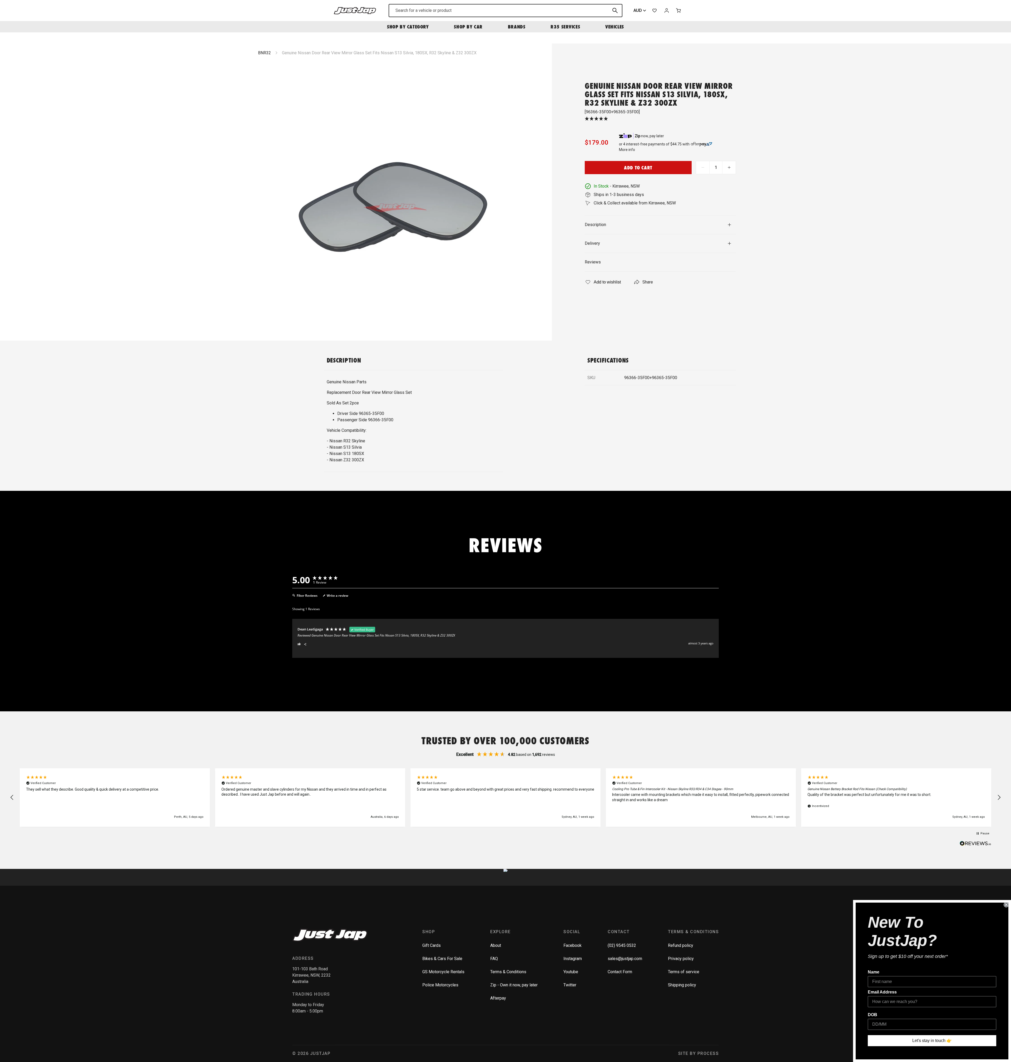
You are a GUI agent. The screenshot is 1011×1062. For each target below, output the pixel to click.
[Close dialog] (1006, 904)
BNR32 (264, 52)
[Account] (667, 10)
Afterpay (498, 998)
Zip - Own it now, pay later (514, 984)
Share (647, 282)
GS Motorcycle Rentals (443, 971)
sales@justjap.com (625, 958)
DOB (872, 1014)
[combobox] (505, 10)
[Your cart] (679, 10)
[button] (12, 797)
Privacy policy (681, 958)
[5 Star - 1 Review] (660, 119)
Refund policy (680, 945)
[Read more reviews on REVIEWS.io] (975, 844)
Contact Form (620, 971)
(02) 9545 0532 (622, 945)
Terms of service (683, 971)
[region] (505, 797)
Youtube (570, 971)
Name (873, 972)
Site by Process (698, 1053)
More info (627, 150)
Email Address (882, 992)
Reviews (593, 262)
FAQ (494, 958)
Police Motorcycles (440, 984)
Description (595, 224)
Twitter (569, 984)
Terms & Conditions (508, 971)
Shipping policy (682, 984)
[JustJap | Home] (354, 10)
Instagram (572, 958)
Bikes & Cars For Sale (442, 958)
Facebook (572, 945)
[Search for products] (615, 10)
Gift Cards (431, 945)
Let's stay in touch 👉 (932, 1040)
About (495, 945)
